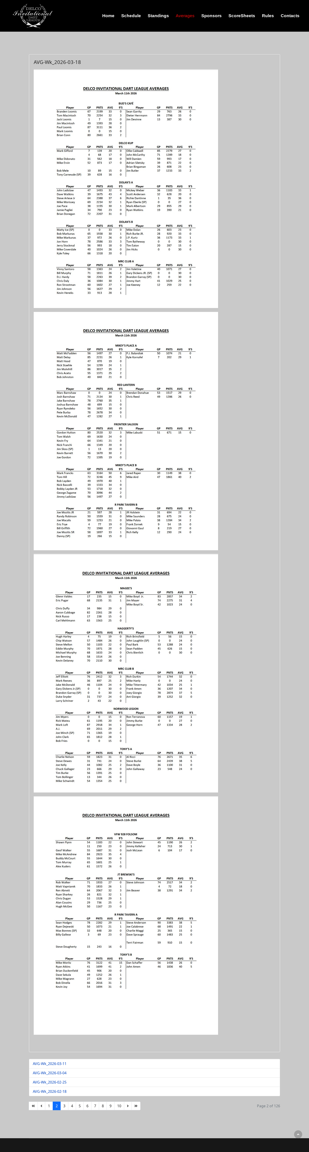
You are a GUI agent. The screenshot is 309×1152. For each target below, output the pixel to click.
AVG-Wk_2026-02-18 (50, 1091)
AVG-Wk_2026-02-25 (50, 1082)
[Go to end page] (135, 1106)
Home (108, 15)
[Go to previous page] (41, 1106)
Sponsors (211, 15)
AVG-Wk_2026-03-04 (50, 1072)
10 (119, 1105)
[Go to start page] (33, 1106)
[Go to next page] (128, 1106)
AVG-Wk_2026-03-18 (57, 62)
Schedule (131, 15)
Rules (268, 15)
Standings (158, 15)
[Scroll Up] (298, 1134)
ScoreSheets (241, 15)
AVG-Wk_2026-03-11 (50, 1063)
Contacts (290, 15)
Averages (185, 15)
